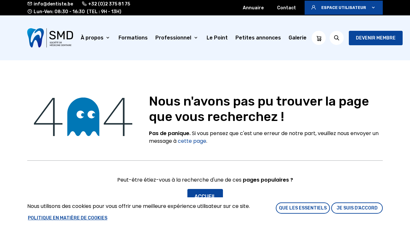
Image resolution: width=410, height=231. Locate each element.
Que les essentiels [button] (303, 208)
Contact (286, 8)
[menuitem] (96, 37)
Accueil (205, 196)
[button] (344, 8)
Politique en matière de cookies (67, 218)
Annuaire (253, 8)
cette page (192, 141)
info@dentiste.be (53, 4)
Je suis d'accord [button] (357, 208)
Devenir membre (376, 38)
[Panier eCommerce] (319, 38)
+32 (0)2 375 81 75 (109, 4)
